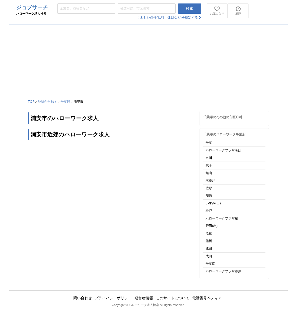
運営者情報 (144, 298)
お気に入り (217, 13)
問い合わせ (82, 298)
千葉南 (210, 263)
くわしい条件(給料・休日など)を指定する (168, 17)
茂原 (209, 195)
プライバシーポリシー (113, 298)
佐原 (209, 188)
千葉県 (65, 101)
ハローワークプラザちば (223, 150)
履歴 (238, 13)
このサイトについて (172, 298)
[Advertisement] (148, 59)
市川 (209, 158)
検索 (189, 8)
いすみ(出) (213, 203)
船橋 (209, 233)
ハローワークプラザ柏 (222, 218)
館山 (209, 173)
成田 (209, 248)
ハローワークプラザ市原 (223, 271)
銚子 (209, 165)
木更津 (210, 180)
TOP (31, 101)
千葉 (209, 142)
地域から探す (47, 101)
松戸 (209, 211)
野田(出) (212, 226)
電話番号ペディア (207, 298)
